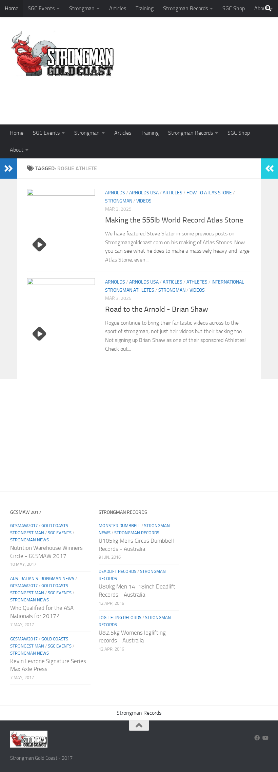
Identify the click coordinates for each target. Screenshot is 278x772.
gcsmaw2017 (24, 525)
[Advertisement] (144, 96)
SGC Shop (233, 8)
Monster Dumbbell (119, 525)
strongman (118, 201)
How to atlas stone (209, 193)
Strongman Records (185, 8)
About (16, 150)
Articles (117, 8)
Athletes (196, 282)
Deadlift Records (117, 571)
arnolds (115, 193)
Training (145, 8)
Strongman (82, 8)
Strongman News (29, 539)
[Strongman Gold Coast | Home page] (62, 54)
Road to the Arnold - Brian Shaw (156, 309)
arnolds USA (144, 193)
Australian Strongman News (42, 578)
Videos (144, 201)
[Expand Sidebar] (8, 168)
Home (11, 8)
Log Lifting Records (120, 617)
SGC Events (41, 8)
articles (172, 193)
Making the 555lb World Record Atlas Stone (174, 220)
